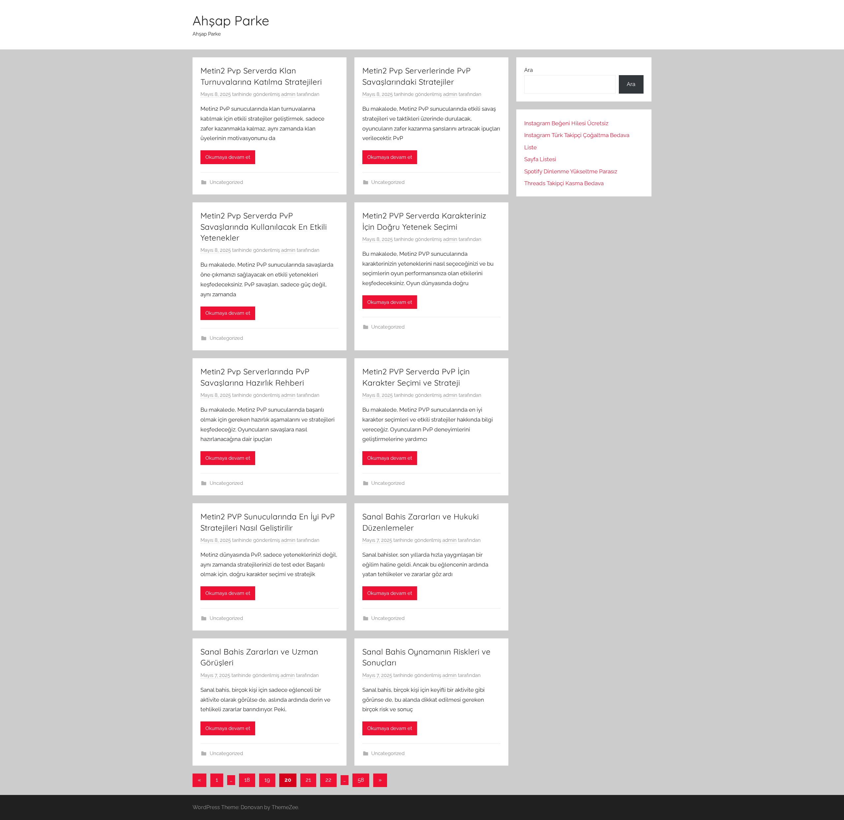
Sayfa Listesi (540, 159)
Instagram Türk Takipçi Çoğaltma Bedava (576, 135)
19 (267, 779)
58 (361, 779)
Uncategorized (226, 182)
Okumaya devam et (227, 157)
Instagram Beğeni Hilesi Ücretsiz (566, 123)
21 (308, 779)
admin (288, 94)
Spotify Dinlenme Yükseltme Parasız (570, 171)
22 (328, 779)
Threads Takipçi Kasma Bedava (564, 183)
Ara (528, 70)
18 (247, 779)
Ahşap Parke (231, 20)
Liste (530, 147)
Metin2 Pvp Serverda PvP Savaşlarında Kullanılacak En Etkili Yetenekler (263, 227)
